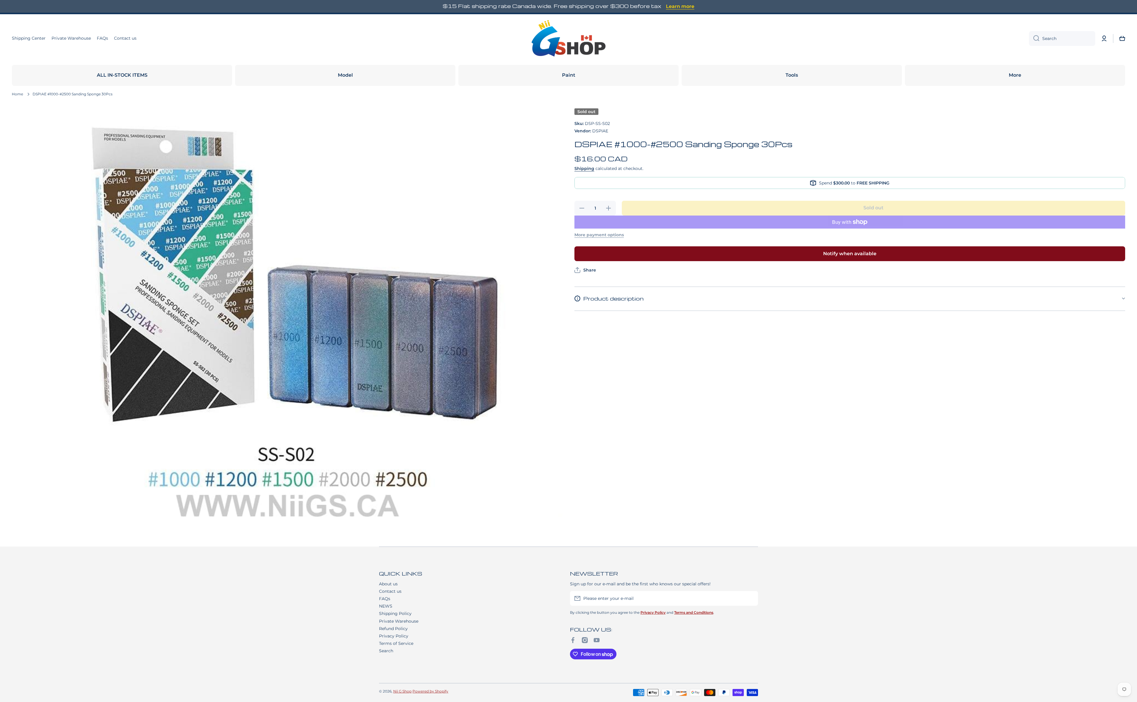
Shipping (584, 168)
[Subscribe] (750, 598)
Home (17, 94)
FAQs (384, 598)
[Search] (1034, 38)
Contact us (390, 591)
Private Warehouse (398, 621)
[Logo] (568, 38)
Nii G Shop (402, 691)
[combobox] (1062, 38)
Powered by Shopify (430, 691)
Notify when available (849, 253)
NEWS (385, 606)
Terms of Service (396, 643)
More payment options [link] (599, 234)
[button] (1122, 38)
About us (388, 584)
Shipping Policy (395, 613)
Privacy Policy (393, 636)
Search (386, 650)
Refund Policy (393, 628)
